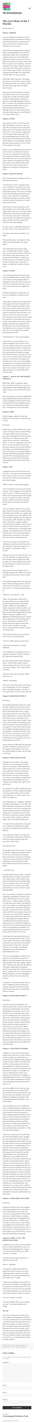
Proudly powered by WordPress (11, 1421)
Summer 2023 (6, 1347)
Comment (6, 1362)
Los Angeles (23, 1347)
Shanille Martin (21, 1345)
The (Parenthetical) (12, 12)
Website (5, 1399)
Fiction (17, 1347)
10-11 (14, 1347)
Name (5, 1385)
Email (5, 1392)
